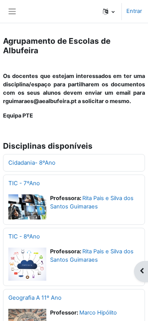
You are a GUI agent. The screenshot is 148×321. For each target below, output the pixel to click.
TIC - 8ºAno (24, 236)
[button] (109, 11)
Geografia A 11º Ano (34, 297)
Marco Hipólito (98, 312)
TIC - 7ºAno (24, 183)
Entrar (134, 11)
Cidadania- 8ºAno (31, 162)
